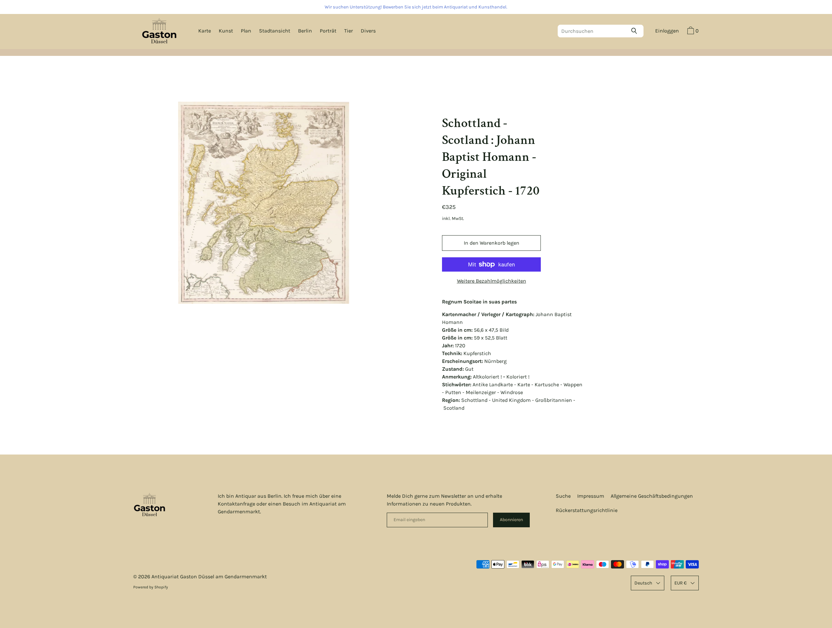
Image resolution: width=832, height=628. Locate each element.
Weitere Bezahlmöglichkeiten (491, 281)
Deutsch (643, 583)
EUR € (680, 583)
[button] (692, 31)
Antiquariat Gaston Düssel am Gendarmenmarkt (209, 576)
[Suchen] (635, 31)
